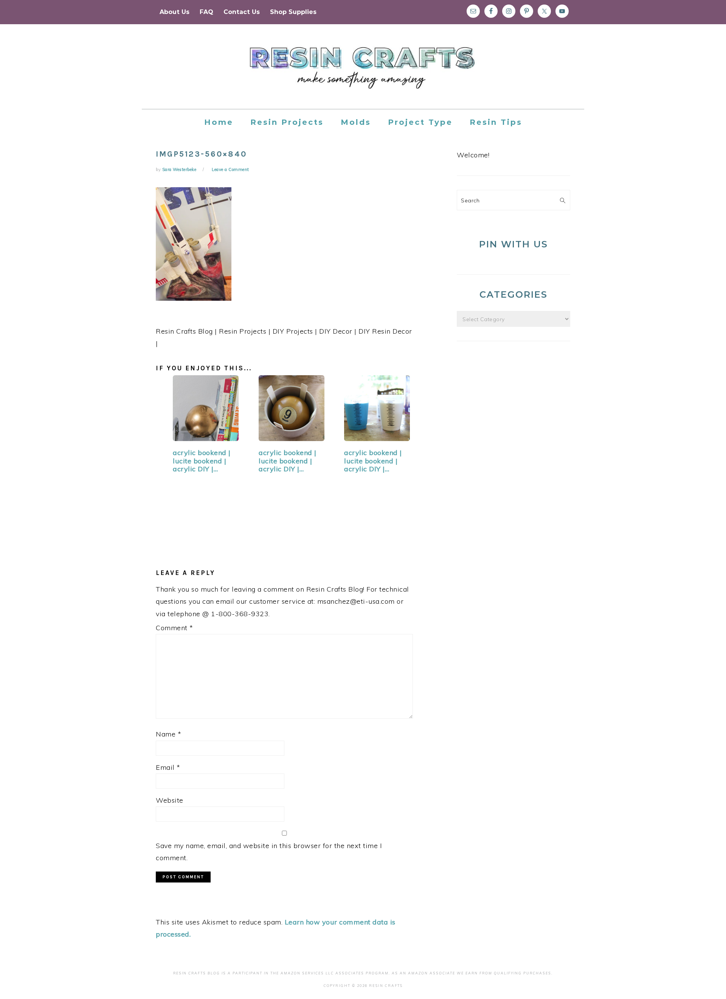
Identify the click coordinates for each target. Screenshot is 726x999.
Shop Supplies (293, 12)
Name (168, 734)
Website (169, 800)
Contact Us (241, 12)
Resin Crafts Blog (363, 73)
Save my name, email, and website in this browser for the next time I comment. (269, 851)
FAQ (206, 12)
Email (168, 767)
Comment (174, 627)
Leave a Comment (230, 169)
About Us (174, 12)
